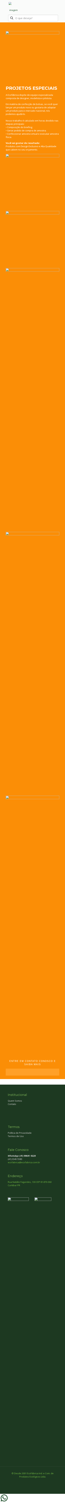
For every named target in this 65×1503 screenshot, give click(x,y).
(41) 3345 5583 (15, 1159)
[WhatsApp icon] (25, 1481)
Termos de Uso (16, 1136)
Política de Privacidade (20, 1132)
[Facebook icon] (29, 1481)
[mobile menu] (60, 7)
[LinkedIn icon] (36, 1481)
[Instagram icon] (39, 1481)
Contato (12, 1104)
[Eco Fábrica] (13, 7)
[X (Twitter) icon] (32, 1481)
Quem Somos (15, 1100)
